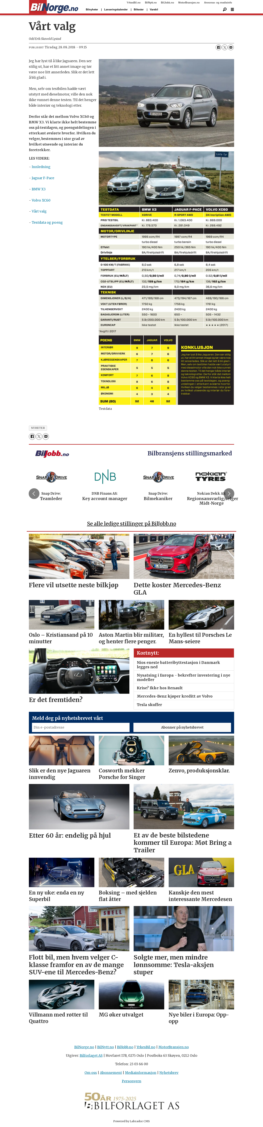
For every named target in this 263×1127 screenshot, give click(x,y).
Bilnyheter (92, 9)
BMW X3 (39, 189)
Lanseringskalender (116, 9)
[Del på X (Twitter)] (225, 47)
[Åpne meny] (232, 9)
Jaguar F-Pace (43, 178)
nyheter (38, 428)
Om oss (91, 1073)
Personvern (131, 1081)
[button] (34, 493)
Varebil (154, 9)
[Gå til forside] (53, 7)
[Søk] (225, 9)
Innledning (41, 167)
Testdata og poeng (47, 222)
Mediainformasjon (140, 1073)
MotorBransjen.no (189, 2)
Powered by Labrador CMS (131, 1121)
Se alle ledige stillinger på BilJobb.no (131, 523)
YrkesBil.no (134, 2)
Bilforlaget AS (91, 1055)
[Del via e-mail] (231, 47)
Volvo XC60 (41, 200)
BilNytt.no (151, 2)
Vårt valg (39, 211)
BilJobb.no (167, 2)
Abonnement (111, 1073)
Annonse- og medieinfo (218, 2)
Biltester (139, 9)
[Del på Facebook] (218, 47)
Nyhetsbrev (168, 1073)
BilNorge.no (84, 1047)
